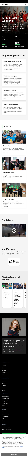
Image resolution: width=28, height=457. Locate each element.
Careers (3, 374)
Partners (3, 388)
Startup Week (5, 401)
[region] (14, 445)
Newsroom (4, 372)
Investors (4, 385)
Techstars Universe (6, 427)
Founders (4, 380)
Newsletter (4, 370)
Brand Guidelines (5, 416)
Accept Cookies (14, 454)
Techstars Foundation (6, 429)
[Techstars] (5, 4)
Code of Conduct (5, 414)
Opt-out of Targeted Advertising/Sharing (14, 450)
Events (3, 405)
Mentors (3, 390)
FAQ (2, 411)
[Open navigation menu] (25, 4)
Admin (3, 421)
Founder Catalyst (5, 396)
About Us (4, 365)
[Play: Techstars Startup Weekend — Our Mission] (14, 230)
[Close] (25, 436)
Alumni (3, 383)
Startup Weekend (5, 398)
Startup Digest (5, 403)
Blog (3, 367)
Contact (3, 418)
